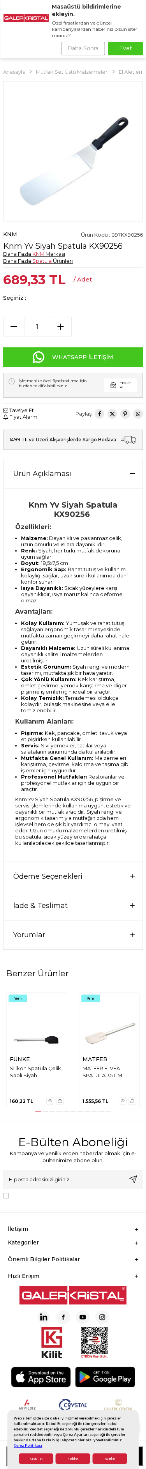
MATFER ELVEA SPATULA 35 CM (102, 1071)
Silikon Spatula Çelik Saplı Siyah (35, 1071)
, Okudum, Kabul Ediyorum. (75, 1195)
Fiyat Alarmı (23, 417)
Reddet (72, 1458)
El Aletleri (130, 72)
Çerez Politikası (28, 1445)
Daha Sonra (83, 48)
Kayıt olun (133, 1179)
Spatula (42, 261)
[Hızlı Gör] (50, 1101)
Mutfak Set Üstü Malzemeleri (72, 72)
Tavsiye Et (21, 410)
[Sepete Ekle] (60, 1101)
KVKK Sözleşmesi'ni (38, 1195)
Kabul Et (36, 1458)
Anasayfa (14, 72)
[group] (73, 151)
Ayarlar (110, 1458)
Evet (125, 48)
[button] (38, 1111)
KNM (10, 234)
